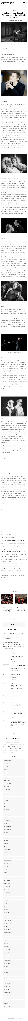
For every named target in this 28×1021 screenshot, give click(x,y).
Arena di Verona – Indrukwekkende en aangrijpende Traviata (16, 704)
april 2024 (6, 840)
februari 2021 (7, 949)
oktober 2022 (7, 892)
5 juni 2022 (13, 728)
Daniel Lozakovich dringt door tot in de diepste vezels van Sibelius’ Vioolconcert (7, 609)
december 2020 (7, 955)
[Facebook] (11, 624)
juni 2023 (6, 869)
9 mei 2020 (13, 698)
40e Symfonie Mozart (15, 742)
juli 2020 (6, 969)
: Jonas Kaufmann (15, 748)
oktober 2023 (7, 857)
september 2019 (7, 989)
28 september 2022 (14, 692)
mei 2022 (5, 906)
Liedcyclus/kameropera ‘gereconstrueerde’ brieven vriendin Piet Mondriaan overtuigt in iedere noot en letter (17, 686)
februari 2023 (7, 880)
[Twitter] (13, 624)
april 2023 (6, 875)
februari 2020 (7, 980)
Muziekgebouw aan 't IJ (18, 575)
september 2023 (7, 860)
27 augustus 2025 (14, 708)
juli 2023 (6, 866)
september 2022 (7, 895)
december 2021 (7, 920)
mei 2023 (5, 872)
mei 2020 (6, 975)
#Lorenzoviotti (21, 740)
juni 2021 (6, 937)
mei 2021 (5, 940)
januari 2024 (7, 849)
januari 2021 (6, 952)
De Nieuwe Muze (10, 20)
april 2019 (6, 1000)
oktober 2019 (7, 986)
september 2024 (7, 826)
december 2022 (7, 886)
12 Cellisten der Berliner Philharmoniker (14, 736)
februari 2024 (7, 846)
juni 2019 (6, 995)
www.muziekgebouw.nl (6, 534)
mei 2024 (5, 837)
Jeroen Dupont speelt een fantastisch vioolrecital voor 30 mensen (18, 713)
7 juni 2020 (13, 717)
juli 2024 (6, 832)
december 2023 (7, 852)
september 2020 (7, 963)
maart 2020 (6, 977)
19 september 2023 (14, 680)
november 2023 (7, 855)
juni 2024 (6, 835)
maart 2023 (6, 877)
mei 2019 (5, 997)
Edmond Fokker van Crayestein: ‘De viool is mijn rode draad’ (17, 676)
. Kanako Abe (13, 744)
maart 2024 (6, 843)
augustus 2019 (7, 992)
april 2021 (6, 943)
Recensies (14, 10)
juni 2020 (6, 972)
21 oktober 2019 (14, 661)
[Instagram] (16, 624)
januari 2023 (7, 883)
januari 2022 (7, 917)
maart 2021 (6, 946)
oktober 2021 (7, 926)
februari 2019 (7, 1006)
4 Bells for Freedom (19, 746)
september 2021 (7, 929)
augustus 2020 (7, 966)
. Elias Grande (15, 740)
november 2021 (7, 923)
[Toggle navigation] (26, 3)
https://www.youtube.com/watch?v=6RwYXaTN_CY (12, 540)
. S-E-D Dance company (12, 752)
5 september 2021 (14, 670)
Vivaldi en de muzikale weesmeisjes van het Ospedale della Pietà (13, 647)
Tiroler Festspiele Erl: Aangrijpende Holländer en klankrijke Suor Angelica (12, 641)
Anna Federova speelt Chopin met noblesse (13, 644)
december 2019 (7, 983)
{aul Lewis (10, 750)
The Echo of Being (15, 696)
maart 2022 (6, 912)
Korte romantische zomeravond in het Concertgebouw (21, 609)
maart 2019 (6, 1003)
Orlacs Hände (4, 577)
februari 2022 (7, 915)
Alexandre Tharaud (8, 575)
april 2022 (6, 909)
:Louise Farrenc (10, 738)
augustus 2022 (7, 897)
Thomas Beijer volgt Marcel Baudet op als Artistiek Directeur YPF (17, 658)
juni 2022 (6, 903)
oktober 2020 (7, 960)
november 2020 (7, 957)
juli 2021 (5, 935)
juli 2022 (6, 900)
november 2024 (7, 820)
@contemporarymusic (20, 744)
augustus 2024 (7, 829)
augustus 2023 (7, 863)
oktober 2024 (7, 823)
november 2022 (7, 889)
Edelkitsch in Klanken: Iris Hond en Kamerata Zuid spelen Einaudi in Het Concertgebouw (18, 667)
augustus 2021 (7, 932)
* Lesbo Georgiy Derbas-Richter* (18, 750)
